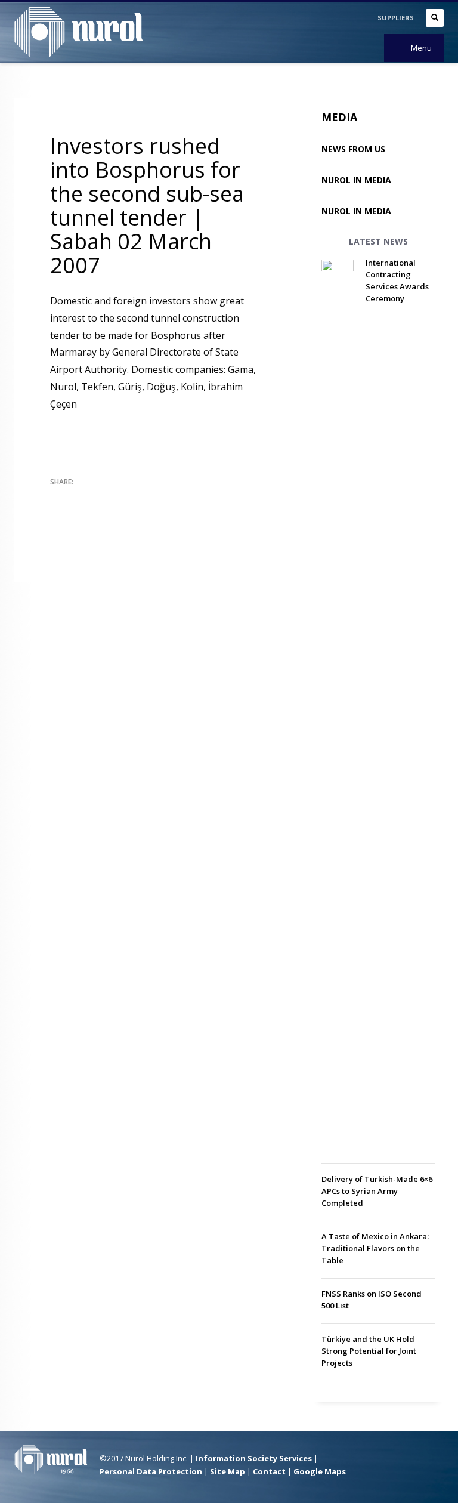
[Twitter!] (399, 1461)
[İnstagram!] (417, 1461)
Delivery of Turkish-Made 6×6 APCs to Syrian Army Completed (376, 1191)
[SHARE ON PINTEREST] (122, 498)
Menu (421, 47)
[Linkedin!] (435, 1461)
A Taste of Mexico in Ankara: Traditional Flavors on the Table (375, 1248)
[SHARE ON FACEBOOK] (80, 498)
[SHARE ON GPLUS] (101, 498)
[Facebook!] (381, 1461)
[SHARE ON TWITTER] (59, 498)
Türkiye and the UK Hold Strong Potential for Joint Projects (368, 1351)
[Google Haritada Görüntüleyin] (363, 1461)
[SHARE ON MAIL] (59, 513)
